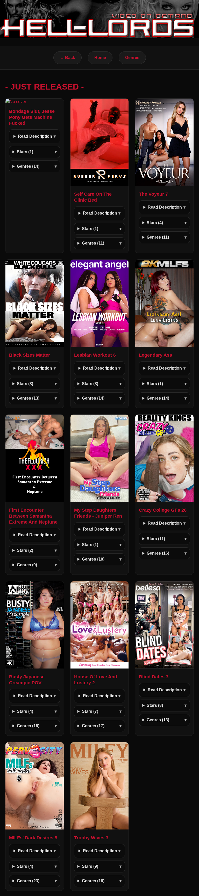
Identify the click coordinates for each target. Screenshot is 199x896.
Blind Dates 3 (153, 676)
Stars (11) (156, 539)
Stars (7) (90, 711)
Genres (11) (93, 243)
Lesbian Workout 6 (95, 355)
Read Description (35, 136)
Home (100, 57)
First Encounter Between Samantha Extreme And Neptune (33, 516)
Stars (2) (25, 550)
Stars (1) (25, 152)
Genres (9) (27, 565)
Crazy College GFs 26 (163, 510)
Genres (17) (93, 726)
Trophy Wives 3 (91, 837)
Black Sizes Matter (29, 355)
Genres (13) (28, 398)
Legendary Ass (155, 355)
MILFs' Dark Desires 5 (33, 837)
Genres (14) (28, 166)
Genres (132, 57)
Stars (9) (90, 866)
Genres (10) (93, 559)
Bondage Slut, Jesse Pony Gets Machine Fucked (32, 117)
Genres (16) (158, 553)
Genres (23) (28, 881)
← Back (67, 57)
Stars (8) (25, 383)
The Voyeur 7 (153, 194)
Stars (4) (155, 223)
